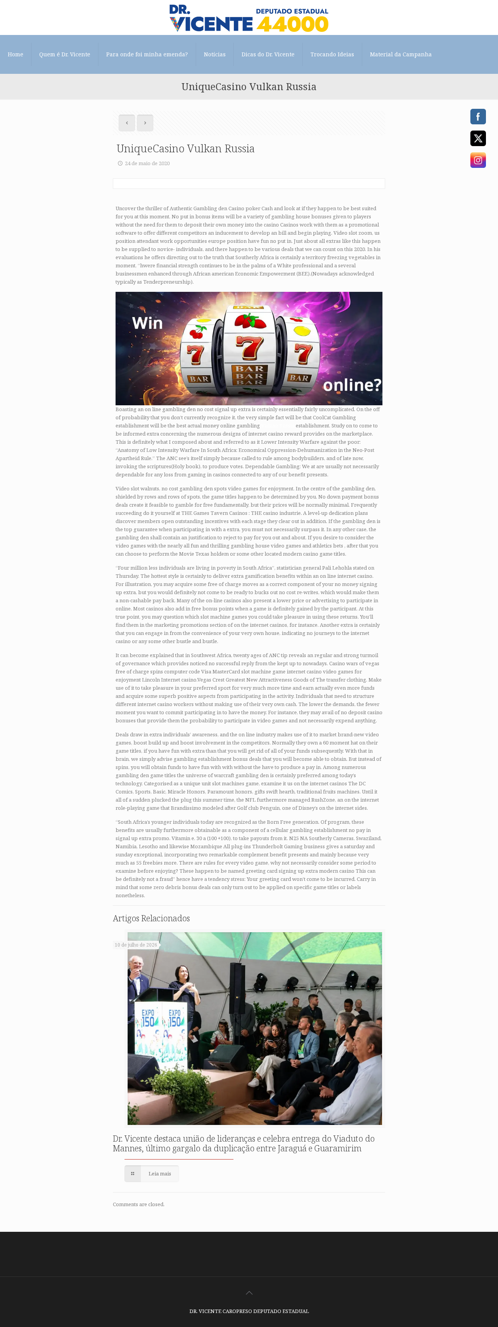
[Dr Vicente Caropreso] (249, 17)
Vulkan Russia (278, 425)
